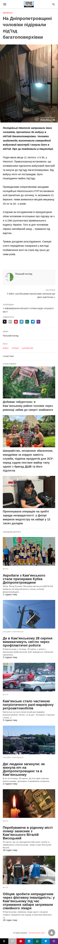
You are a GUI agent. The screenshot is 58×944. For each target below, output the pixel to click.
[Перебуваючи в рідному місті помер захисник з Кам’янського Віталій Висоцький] (29, 803)
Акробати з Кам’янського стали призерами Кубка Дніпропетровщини (24, 578)
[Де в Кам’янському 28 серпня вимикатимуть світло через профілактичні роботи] (29, 614)
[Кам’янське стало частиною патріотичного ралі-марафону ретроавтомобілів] (29, 677)
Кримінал (8, 12)
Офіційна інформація (13, 631)
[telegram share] (33, 322)
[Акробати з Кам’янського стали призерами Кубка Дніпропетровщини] (29, 551)
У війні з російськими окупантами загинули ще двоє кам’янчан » (31, 295)
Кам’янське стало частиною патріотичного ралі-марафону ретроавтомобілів (28, 704)
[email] (12, 941)
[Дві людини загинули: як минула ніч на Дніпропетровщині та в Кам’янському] (29, 740)
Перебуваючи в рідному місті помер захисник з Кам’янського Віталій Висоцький (28, 833)
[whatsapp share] (27, 322)
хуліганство (27, 348)
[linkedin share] (21, 322)
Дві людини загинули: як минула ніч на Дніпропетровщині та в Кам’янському (24, 769)
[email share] (10, 322)
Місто (5, 569)
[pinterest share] (16, 322)
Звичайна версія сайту (37, 933)
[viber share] (38, 322)
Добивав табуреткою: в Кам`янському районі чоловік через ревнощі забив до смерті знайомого (28, 405)
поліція (15, 348)
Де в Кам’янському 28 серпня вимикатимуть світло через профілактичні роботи (27, 641)
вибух (6, 348)
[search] (53, 4)
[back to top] (51, 932)
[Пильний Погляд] (29, 4)
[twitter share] (4, 322)
